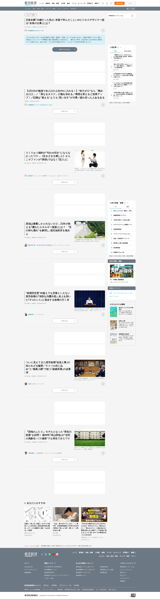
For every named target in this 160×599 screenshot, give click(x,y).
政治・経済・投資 (38, 8)
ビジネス (28, 8)
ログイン (130, 3)
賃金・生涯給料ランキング (121, 238)
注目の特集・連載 (115, 261)
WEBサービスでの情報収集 (32, 589)
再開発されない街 (119, 252)
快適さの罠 (122, 321)
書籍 (96, 3)
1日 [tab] (116, 206)
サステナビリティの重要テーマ (123, 224)
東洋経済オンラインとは (116, 15)
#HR (110, 293)
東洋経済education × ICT (36, 30)
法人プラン (123, 575)
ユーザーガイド (124, 578)
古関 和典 (31, 453)
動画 (68, 3)
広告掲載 (76, 585)
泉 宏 (29, 384)
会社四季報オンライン (50, 569)
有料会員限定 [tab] (127, 51)
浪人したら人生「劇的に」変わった (124, 210)
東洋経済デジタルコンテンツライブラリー (56, 575)
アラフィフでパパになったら (122, 234)
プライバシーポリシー (48, 589)
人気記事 (113, 47)
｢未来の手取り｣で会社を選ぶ (122, 220)
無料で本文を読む (64, 49)
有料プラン (123, 572)
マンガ (74, 3)
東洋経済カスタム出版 (106, 569)
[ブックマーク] (103, 31)
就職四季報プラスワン (120, 215)
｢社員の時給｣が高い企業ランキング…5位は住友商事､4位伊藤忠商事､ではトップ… (123, 94)
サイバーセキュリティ (31, 569)
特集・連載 (55, 3)
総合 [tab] (115, 51)
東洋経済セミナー (81, 575)
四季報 (89, 3)
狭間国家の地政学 (124, 334)
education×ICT (28, 566)
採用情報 (54, 585)
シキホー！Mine (49, 578)
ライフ (60, 8)
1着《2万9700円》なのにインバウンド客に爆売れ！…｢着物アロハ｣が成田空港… (123, 65)
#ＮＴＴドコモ (113, 296)
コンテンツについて (126, 569)
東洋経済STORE (49, 572)
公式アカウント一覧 (65, 585)
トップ (41, 3)
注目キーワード (114, 288)
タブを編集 (131, 8)
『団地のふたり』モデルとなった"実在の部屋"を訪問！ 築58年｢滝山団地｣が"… (123, 56)
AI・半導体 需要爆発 (117, 279)
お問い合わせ (112, 589)
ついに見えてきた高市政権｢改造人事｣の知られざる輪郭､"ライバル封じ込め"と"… (123, 84)
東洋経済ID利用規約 (88, 589)
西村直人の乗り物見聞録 (121, 243)
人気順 (63, 3)
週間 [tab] (127, 206)
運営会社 (46, 585)
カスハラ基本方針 (101, 589)
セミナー (81, 3)
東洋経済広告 (104, 566)
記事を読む (64, 111)
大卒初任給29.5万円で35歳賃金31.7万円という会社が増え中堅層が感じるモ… (123, 75)
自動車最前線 (117, 229)
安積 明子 (31, 314)
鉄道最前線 (117, 247)
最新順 (48, 3)
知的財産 (59, 589)
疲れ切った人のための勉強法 (126, 308)
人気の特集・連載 (116, 203)
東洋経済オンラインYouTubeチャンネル (40, 105)
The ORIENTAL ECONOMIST (53, 566)
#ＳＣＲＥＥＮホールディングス (122, 293)
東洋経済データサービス (83, 572)
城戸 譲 (30, 176)
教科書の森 (103, 572)
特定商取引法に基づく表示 (72, 589)
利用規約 (122, 581)
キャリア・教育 (51, 8)
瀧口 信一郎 (31, 245)
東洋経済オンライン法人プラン (85, 566)
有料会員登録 (119, 3)
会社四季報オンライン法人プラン (86, 569)
